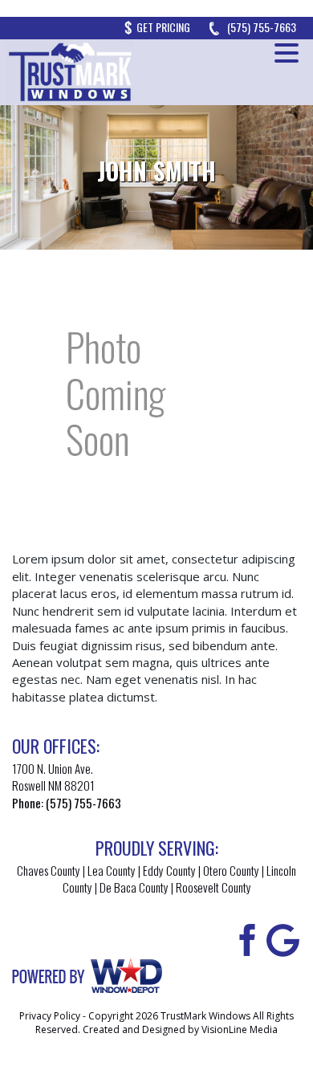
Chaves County (48, 870)
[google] (283, 938)
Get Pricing (163, 26)
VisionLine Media (239, 1029)
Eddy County (169, 870)
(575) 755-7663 (261, 26)
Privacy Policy (49, 1016)
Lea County (111, 870)
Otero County (231, 870)
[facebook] (244, 938)
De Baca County (134, 887)
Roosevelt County (213, 887)
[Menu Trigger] (286, 52)
